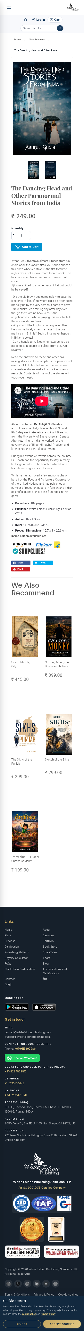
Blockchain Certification (20, 969)
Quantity (17, 228)
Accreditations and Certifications (55, 971)
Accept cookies (62, 1324)
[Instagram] (27, 1284)
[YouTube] (46, 1284)
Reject (21, 1324)
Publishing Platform (17, 952)
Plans (8, 935)
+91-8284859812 (16, 1071)
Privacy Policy (48, 1314)
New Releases (37, 39)
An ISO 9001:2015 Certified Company (42, 1187)
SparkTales (50, 952)
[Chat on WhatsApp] (42, 1058)
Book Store (50, 946)
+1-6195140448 (14, 1083)
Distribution (12, 946)
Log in (38, 20)
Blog (46, 963)
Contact (10, 979)
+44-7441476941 (16, 1095)
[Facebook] (9, 1284)
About (46, 929)
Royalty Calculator (16, 958)
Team (46, 958)
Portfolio (48, 941)
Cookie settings (68, 1294)
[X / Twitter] (18, 1284)
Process (10, 941)
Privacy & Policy (44, 1294)
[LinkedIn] (37, 1284)
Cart (55, 20)
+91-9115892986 (25, 1048)
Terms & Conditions (17, 1294)
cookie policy (29, 1314)
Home (17, 39)
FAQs (8, 963)
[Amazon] (55, 1284)
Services (48, 935)
